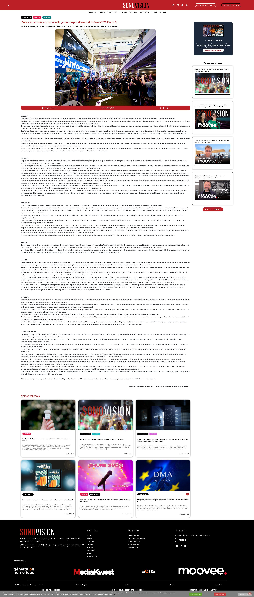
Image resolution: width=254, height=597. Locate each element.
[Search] (187, 5)
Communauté (145, 12)
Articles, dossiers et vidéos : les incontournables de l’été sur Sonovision (102, 439)
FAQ (127, 585)
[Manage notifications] (250, 593)
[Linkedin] (178, 5)
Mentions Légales (81, 585)
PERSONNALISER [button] (244, 594)
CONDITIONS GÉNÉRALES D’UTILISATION (203, 590)
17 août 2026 (127, 453)
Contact (172, 585)
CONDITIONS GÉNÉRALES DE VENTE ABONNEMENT (127, 590)
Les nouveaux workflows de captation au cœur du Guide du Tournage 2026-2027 (47, 500)
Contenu (123, 12)
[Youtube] (185, 546)
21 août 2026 (70, 453)
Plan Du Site (218, 585)
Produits (92, 12)
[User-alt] (182, 5)
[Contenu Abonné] (187, 494)
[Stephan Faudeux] (43, 108)
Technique (112, 12)
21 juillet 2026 (127, 514)
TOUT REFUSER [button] (220, 594)
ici (169, 386)
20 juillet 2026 (184, 514)
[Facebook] (173, 5)
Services (133, 12)
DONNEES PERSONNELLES (51, 590)
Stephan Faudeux (51, 108)
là (187, 386)
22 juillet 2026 (69, 514)
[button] (160, 108)
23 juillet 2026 (184, 453)
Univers (101, 12)
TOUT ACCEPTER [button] (195, 594)
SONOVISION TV (160, 12)
